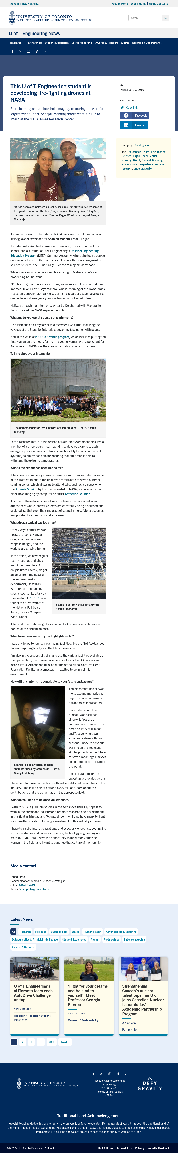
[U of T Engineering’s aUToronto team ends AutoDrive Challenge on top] (34, 995)
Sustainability (59, 931)
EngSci (137, 156)
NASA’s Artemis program (52, 337)
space (125, 164)
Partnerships (34, 42)
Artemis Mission (26, 489)
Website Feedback (158, 1148)
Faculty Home (120, 3)
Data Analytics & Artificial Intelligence (35, 939)
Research (25, 931)
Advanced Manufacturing (121, 931)
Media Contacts (158, 3)
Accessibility (124, 1148)
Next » (65, 1042)
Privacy (139, 1148)
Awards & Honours (106, 42)
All (13, 931)
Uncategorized (142, 145)
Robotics (40, 931)
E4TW (146, 151)
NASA (136, 160)
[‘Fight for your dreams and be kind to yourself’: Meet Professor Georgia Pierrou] (88, 995)
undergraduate (143, 168)
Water (75, 931)
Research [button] (16, 42)
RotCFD (34, 598)
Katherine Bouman (77, 494)
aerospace (135, 151)
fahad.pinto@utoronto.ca (34, 889)
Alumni (125, 42)
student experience (141, 164)
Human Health (92, 931)
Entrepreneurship (82, 42)
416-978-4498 (27, 885)
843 (51, 1042)
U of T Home (138, 3)
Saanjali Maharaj (152, 160)
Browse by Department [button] (146, 42)
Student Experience (57, 42)
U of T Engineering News (34, 33)
